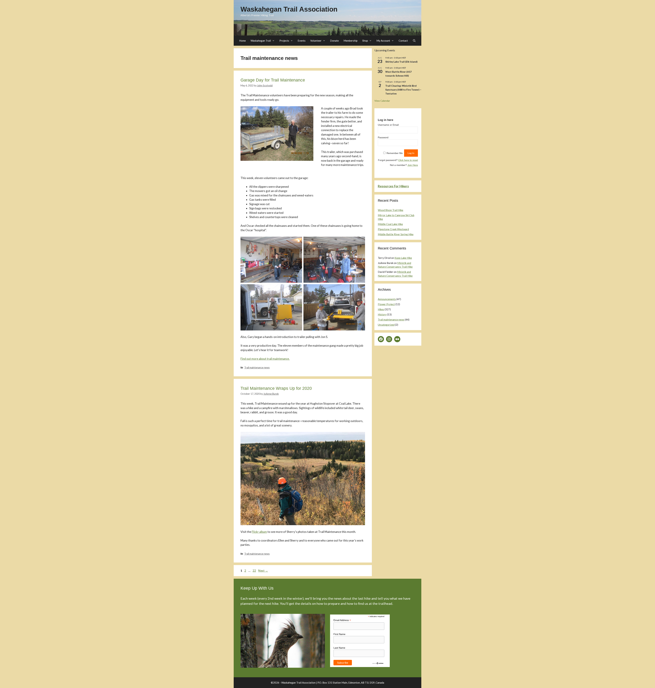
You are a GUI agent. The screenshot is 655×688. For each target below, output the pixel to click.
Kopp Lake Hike (403, 257)
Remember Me (395, 153)
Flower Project (386, 304)
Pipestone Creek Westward (393, 229)
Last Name (339, 647)
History (382, 314)
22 (254, 570)
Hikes (381, 309)
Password (383, 137)
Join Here (412, 165)
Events (301, 40)
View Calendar (382, 100)
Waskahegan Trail (261, 40)
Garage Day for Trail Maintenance (273, 80)
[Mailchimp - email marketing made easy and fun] (378, 663)
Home (242, 40)
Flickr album (259, 532)
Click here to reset (408, 160)
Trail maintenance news (257, 367)
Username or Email (388, 124)
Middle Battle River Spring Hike (395, 234)
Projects (284, 40)
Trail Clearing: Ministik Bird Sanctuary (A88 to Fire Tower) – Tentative (403, 89)
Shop (365, 40)
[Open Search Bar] (414, 40)
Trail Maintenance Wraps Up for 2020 (276, 388)
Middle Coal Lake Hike (390, 224)
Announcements (387, 299)
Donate (334, 40)
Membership (351, 40)
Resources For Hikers (393, 186)
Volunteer (316, 40)
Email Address (342, 620)
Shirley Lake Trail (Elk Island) (401, 61)
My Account (383, 40)
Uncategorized (386, 324)
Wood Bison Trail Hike (390, 210)
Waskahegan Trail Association (289, 9)
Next (263, 570)
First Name (339, 634)
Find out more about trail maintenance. (265, 358)
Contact (403, 40)
